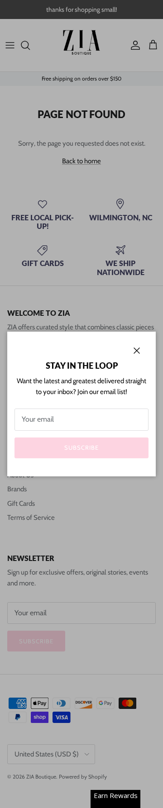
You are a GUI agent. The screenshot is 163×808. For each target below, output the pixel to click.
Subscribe (81, 447)
